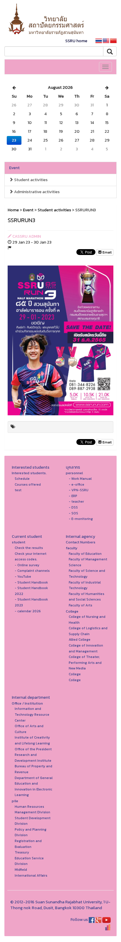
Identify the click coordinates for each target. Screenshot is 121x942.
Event (14, 168)
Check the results (29, 547)
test (18, 490)
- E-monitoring (81, 518)
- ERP (73, 496)
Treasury (22, 852)
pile (15, 801)
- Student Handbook (31, 582)
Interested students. (29, 473)
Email (107, 252)
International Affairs (31, 875)
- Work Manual (80, 478)
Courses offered (28, 484)
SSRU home (76, 41)
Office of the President (33, 749)
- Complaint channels (32, 570)
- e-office (76, 484)
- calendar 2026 (28, 611)
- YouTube (23, 576)
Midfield (21, 869)
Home (13, 210)
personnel (74, 473)
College (72, 611)
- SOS (73, 513)
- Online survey (27, 565)
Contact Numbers (80, 542)
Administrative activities (36, 192)
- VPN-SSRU (78, 490)
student (18, 542)
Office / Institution (27, 703)
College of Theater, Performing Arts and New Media (85, 662)
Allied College (79, 639)
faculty (72, 548)
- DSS (73, 507)
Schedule (22, 478)
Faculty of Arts (80, 605)
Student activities (30, 180)
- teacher (76, 501)
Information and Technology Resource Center (32, 714)
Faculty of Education (85, 553)
